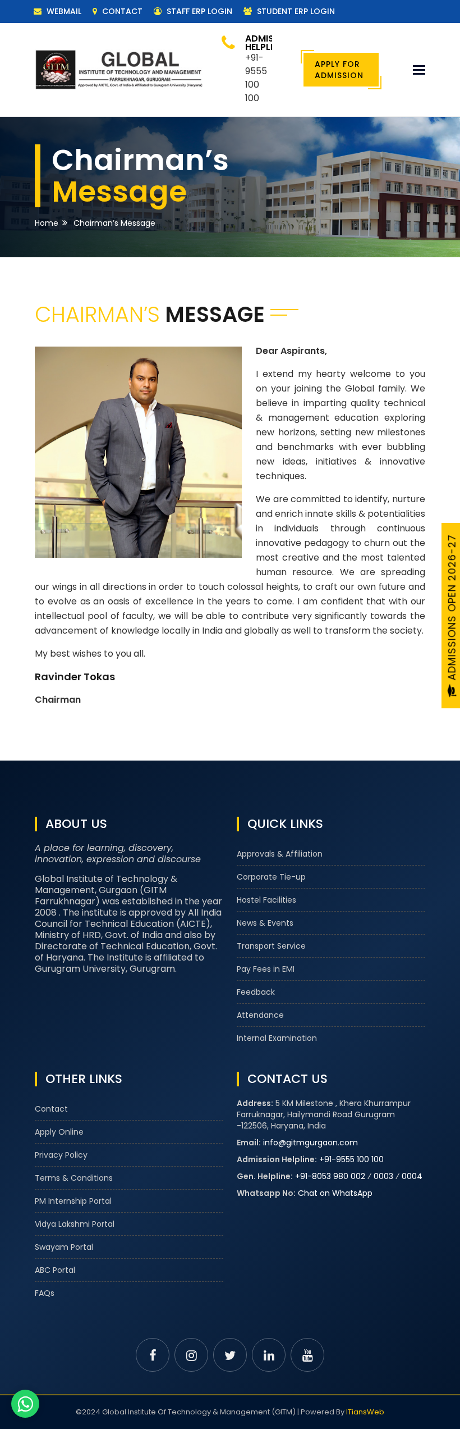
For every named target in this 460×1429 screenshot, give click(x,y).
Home (46, 223)
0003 (383, 1176)
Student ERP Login (295, 11)
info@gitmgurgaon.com (310, 1142)
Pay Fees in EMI (266, 969)
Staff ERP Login (198, 11)
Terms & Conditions (74, 1178)
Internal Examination (277, 1038)
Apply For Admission (339, 69)
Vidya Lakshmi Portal (74, 1224)
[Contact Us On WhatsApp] (25, 1404)
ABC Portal (55, 1270)
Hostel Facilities (266, 899)
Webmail (62, 11)
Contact (121, 11)
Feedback (256, 992)
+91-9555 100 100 (351, 1159)
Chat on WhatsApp (335, 1193)
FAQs (44, 1293)
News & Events (265, 923)
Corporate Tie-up (271, 876)
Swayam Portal (64, 1247)
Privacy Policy (61, 1155)
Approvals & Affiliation (280, 853)
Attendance (260, 1015)
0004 (412, 1176)
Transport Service (271, 946)
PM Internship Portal (73, 1201)
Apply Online (59, 1131)
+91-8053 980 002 (330, 1176)
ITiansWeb (365, 1412)
